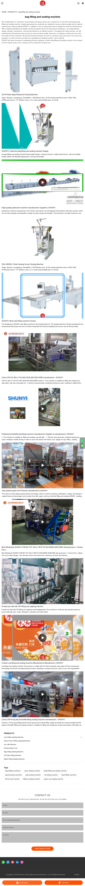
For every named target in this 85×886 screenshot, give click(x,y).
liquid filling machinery (13, 771)
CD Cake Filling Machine (12, 755)
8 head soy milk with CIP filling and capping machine (22, 606)
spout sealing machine (32, 771)
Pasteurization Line (10, 748)
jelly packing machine (33, 775)
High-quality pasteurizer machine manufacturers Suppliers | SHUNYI (28, 208)
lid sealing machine (51, 775)
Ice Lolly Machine (10, 744)
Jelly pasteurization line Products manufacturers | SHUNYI (24, 491)
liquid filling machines (69, 775)
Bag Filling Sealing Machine (13, 752)
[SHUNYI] (82, 440)
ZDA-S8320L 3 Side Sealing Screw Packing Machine (22, 264)
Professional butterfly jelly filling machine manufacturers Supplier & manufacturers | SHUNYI (38, 434)
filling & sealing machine (31, 779)
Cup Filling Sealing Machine (13, 737)
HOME (4, 12)
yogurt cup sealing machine (53, 779)
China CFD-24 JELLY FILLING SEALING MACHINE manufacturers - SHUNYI (32, 377)
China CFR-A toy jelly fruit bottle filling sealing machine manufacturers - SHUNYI (33, 719)
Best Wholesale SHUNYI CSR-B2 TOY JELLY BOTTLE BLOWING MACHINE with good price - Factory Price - (42, 548)
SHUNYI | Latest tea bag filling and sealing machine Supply (25, 151)
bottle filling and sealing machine (55, 771)
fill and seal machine (12, 779)
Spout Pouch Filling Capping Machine (17, 741)
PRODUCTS (12, 12)
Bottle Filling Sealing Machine (14, 759)
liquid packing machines (13, 775)
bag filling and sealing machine (29, 12)
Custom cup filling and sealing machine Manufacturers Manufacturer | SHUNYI (32, 663)
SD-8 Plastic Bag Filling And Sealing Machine (20, 94)
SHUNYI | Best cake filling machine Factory (19, 321)
